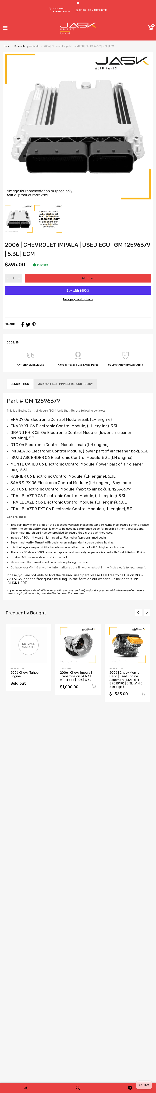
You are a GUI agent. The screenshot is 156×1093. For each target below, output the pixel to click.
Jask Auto (17, 668)
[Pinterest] (34, 324)
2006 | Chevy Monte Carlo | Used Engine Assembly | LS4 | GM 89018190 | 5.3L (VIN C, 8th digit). (126, 680)
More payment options (78, 299)
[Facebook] (22, 324)
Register (101, 10)
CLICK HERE (17, 583)
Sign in (92, 10)
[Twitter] (28, 324)
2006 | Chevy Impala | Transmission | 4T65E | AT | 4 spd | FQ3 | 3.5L (76, 676)
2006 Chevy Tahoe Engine (24, 674)
